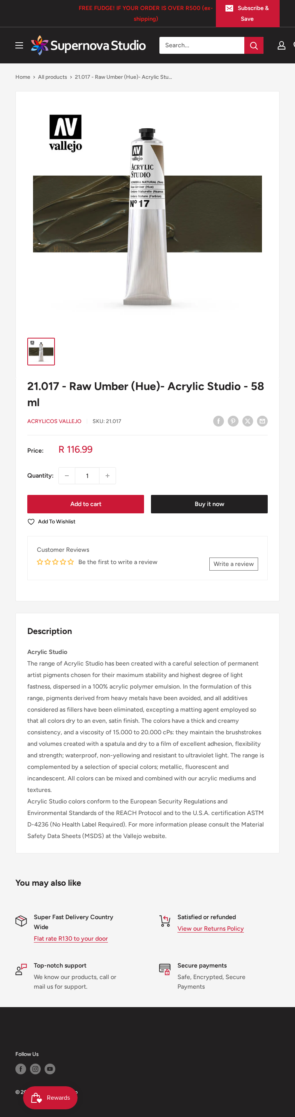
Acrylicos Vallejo (54, 421)
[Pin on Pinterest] (233, 421)
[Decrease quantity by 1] (67, 476)
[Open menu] (19, 45)
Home (22, 77)
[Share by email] (262, 421)
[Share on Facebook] (218, 421)
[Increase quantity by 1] (107, 476)
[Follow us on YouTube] (50, 1069)
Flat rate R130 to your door (71, 938)
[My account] (281, 45)
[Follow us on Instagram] (35, 1069)
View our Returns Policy (210, 928)
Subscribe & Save (253, 13)
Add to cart (85, 504)
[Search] (254, 45)
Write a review (234, 564)
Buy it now (209, 504)
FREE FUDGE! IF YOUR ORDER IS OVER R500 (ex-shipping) (146, 13)
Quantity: (40, 475)
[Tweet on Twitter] (247, 421)
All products (52, 77)
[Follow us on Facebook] (20, 1069)
